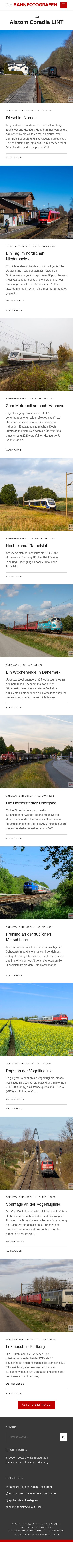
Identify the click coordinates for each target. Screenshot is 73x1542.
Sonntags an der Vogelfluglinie (33, 1204)
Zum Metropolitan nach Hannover (36, 405)
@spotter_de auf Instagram (22, 1500)
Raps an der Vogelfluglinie (29, 1070)
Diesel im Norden (21, 117)
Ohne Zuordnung (18, 246)
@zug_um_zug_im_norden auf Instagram (31, 1493)
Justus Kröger (14, 310)
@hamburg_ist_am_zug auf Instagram (29, 1486)
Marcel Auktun (14, 158)
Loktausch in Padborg (25, 1346)
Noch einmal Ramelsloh (27, 545)
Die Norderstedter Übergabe (31, 803)
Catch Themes (48, 1534)
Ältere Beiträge (36, 1405)
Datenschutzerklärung (35, 1462)
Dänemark (12, 665)
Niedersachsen (16, 399)
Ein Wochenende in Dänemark (33, 672)
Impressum (13, 1462)
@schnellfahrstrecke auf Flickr (24, 1506)
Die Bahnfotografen (37, 1524)
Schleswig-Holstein (20, 111)
